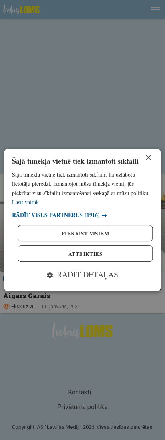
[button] (82, 215)
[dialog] (82, 220)
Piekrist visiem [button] (85, 233)
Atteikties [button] (85, 253)
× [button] (148, 158)
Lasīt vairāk (25, 202)
